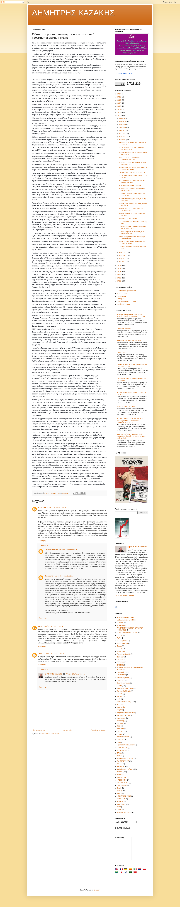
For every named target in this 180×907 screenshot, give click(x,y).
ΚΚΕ (118, 699)
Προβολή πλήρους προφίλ (124, 595)
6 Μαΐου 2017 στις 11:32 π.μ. (63, 576)
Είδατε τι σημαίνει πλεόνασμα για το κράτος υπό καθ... (131, 232)
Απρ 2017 (123, 252)
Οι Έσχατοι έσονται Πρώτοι (126, 301)
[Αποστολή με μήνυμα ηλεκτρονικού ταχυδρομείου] (74, 493)
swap (119, 807)
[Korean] (126, 872)
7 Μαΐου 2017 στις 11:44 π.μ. (54, 654)
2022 (119, 100)
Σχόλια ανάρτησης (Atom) (50, 734)
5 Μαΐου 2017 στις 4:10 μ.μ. (57, 507)
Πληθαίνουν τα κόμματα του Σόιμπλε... (132, 172)
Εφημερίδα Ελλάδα (124, 691)
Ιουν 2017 (123, 137)
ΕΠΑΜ (119, 686)
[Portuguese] (117, 872)
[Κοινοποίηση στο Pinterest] (84, 493)
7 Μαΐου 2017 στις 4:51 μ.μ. (75, 674)
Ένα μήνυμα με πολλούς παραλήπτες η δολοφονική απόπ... (133, 168)
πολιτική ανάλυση (123, 737)
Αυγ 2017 (123, 131)
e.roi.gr (119, 793)
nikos (40, 626)
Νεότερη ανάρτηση (39, 730)
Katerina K (42, 507)
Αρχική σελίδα (68, 730)
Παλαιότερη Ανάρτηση (98, 730)
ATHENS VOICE (123, 783)
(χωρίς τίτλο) (121, 353)
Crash (119, 788)
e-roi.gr (119, 791)
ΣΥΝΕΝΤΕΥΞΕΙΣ (123, 761)
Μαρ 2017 (123, 255)
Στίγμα (119, 756)
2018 (119, 112)
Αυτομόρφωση (122, 641)
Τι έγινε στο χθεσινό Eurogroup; (130, 186)
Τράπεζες (120, 775)
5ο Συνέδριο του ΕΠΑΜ (125, 620)
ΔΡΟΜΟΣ (120, 665)
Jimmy (40, 654)
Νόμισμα (120, 723)
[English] (117, 869)
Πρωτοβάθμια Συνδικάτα (126, 745)
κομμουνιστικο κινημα (124, 702)
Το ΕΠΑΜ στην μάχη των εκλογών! (129, 340)
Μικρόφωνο (121, 718)
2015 (119, 269)
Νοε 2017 (123, 121)
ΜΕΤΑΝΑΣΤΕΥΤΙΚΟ (124, 715)
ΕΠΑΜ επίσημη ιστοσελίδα (126, 291)
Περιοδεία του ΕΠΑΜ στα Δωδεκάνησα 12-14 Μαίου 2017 (132, 227)
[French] (122, 869)
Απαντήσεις (45, 545)
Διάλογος (120, 660)
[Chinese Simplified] (135, 872)
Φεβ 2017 (123, 259)
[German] (126, 869)
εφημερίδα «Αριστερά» (125, 688)
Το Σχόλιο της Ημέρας (124, 769)
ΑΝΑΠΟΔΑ (121, 625)
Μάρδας (120, 710)
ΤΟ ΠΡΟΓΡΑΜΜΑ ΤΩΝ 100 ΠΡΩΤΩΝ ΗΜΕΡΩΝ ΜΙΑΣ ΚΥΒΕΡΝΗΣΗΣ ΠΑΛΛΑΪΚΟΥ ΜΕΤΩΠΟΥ (130, 420)
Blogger (96, 890)
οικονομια (120, 729)
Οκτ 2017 (122, 124)
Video (119, 810)
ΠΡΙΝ (119, 742)
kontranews (121, 804)
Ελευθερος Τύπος (123, 678)
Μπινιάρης (121, 721)
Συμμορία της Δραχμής (125, 758)
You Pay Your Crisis (124, 812)
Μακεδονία (121, 707)
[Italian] (135, 869)
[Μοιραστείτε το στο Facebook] (82, 493)
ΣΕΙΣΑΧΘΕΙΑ (121, 750)
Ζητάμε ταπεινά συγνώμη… (128, 219)
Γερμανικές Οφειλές (124, 654)
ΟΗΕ (118, 726)
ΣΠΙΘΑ (119, 753)
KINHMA (120, 802)
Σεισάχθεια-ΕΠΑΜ (123, 304)
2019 (119, 109)
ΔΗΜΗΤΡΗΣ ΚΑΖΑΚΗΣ (73, 12)
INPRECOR (121, 799)
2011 (119, 281)
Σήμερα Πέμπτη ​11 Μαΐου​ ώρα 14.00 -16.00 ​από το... (132, 209)
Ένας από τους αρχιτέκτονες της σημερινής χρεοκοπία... (130, 158)
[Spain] (131, 869)
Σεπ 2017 (122, 127)
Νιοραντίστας (122, 296)
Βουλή (119, 646)
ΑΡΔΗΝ (119, 635)
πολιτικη (120, 734)
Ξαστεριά (120, 299)
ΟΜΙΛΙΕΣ (120, 731)
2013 (119, 275)
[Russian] (145, 869)
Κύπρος (120, 705)
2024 (119, 94)
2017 (119, 116)
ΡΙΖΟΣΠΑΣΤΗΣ (122, 748)
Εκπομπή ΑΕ (121, 672)
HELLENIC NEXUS (124, 796)
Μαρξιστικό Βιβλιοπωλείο (126, 713)
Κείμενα (119, 696)
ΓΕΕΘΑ (119, 649)
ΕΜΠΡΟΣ (120, 680)
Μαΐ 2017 (122, 140)
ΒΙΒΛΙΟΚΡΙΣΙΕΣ (122, 643)
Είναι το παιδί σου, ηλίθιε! (126, 406)
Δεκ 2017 (122, 118)
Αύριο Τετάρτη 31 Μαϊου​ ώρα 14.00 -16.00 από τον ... (131, 148)
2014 (119, 272)
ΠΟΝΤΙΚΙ (120, 740)
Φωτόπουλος (122, 777)
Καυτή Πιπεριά (122, 293)
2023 (119, 97)
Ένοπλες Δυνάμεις (123, 683)
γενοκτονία (121, 651)
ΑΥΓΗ (119, 638)
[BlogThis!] (77, 493)
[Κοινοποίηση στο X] (79, 493)
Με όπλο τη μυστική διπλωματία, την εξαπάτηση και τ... (132, 237)
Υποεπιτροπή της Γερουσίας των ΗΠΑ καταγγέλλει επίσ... (132, 181)
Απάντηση (42, 541)
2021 (119, 103)
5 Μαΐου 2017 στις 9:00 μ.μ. (68, 550)
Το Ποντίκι (120, 767)
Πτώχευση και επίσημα (125, 328)
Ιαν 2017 (122, 262)
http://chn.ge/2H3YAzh (123, 73)
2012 (119, 278)
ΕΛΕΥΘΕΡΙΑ (121, 675)
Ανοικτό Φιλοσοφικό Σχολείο (127, 633)
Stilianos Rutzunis (51, 550)
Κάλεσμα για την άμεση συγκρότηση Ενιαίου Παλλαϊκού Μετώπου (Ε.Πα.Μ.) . (131, 315)
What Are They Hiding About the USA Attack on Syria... (132, 242)
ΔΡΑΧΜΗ (120, 662)
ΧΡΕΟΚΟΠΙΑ (121, 780)
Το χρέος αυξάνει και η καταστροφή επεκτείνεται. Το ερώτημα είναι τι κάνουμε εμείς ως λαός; (131, 436)
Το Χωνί (120, 772)
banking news (122, 785)
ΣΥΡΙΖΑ (119, 764)
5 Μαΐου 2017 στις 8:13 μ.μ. (53, 626)
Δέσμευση (120, 657)
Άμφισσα (120, 623)
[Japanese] (122, 872)
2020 (119, 106)
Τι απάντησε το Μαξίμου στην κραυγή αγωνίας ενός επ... (132, 189)
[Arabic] (131, 872)
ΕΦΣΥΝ (120, 694)
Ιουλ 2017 (123, 134)
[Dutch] (140, 869)
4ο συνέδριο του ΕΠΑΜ (125, 617)
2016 (119, 266)
